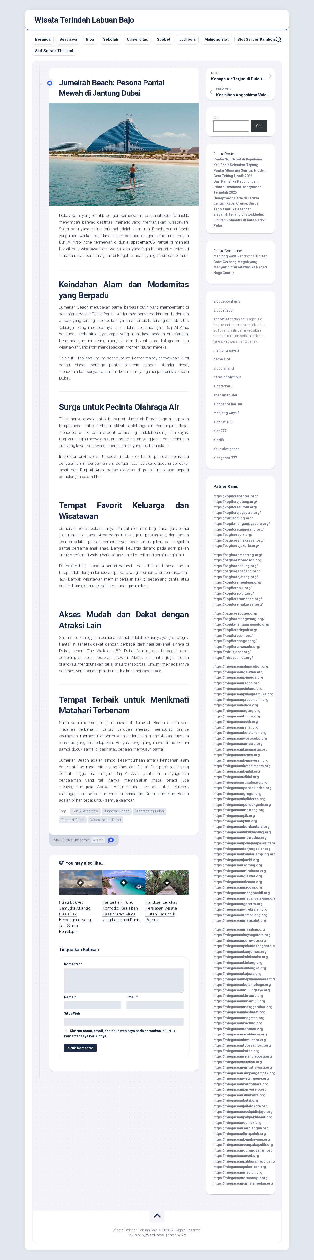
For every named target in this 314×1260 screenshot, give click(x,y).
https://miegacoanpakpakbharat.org (242, 1117)
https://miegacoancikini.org (236, 777)
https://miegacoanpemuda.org (238, 677)
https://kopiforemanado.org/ (236, 647)
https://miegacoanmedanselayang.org (244, 898)
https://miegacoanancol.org (236, 1156)
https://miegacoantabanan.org (238, 1029)
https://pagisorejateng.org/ (235, 577)
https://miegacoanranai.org (235, 727)
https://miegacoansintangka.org (239, 968)
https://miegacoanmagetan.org (238, 1018)
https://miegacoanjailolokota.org (240, 1106)
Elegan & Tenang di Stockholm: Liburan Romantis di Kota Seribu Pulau (239, 219)
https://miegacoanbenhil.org (236, 771)
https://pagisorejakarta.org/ (236, 546)
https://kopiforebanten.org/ (235, 496)
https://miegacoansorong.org (237, 865)
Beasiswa (68, 39)
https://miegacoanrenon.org (236, 683)
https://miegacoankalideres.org (239, 799)
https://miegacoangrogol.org (237, 794)
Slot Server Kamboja (256, 39)
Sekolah (110, 39)
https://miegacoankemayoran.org (240, 760)
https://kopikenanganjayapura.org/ (241, 524)
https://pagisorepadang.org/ (236, 571)
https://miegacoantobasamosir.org (242, 1045)
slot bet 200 (222, 310)
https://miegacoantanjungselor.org (242, 849)
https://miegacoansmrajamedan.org (243, 1183)
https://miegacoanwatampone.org (241, 1078)
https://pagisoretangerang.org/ (238, 619)
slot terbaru (223, 386)
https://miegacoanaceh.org (235, 722)
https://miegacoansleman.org (237, 882)
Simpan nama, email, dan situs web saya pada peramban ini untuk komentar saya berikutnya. (119, 1033)
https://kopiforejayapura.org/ (237, 513)
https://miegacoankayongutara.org (242, 935)
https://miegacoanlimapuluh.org (239, 1134)
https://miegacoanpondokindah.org (242, 788)
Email (132, 997)
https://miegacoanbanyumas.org (240, 952)
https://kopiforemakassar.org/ (238, 604)
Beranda (43, 39)
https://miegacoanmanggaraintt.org (242, 1007)
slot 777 (219, 431)
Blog (90, 39)
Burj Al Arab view (85, 811)
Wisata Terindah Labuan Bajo (84, 20)
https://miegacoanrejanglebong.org (242, 1056)
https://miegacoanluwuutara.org (239, 1040)
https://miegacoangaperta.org (238, 904)
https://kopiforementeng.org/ (237, 582)
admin (85, 840)
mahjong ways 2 (226, 256)
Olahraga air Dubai (149, 811)
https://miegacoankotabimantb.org (242, 766)
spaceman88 (143, 242)
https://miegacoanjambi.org (236, 860)
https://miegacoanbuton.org (236, 1051)
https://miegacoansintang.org (237, 688)
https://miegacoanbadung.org (237, 1023)
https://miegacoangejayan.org (238, 672)
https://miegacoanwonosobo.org (240, 738)
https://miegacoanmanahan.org (239, 929)
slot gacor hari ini (227, 404)
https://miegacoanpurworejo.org (240, 1089)
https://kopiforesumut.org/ (235, 507)
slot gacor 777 (225, 458)
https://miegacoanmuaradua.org (240, 838)
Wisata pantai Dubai (105, 820)
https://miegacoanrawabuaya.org (240, 782)
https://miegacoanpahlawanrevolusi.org (245, 1161)
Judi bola (187, 39)
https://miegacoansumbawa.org (239, 1095)
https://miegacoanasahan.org (237, 1062)
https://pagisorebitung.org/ (235, 566)
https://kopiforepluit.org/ (233, 593)
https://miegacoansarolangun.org (241, 1128)
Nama (70, 997)
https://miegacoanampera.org (237, 744)
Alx (183, 1235)
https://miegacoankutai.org (235, 1100)
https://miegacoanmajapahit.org (239, 920)
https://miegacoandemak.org (237, 1123)
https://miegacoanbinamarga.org (240, 749)
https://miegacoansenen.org (236, 755)
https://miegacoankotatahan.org (239, 733)
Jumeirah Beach (116, 811)
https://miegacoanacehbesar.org (240, 1034)
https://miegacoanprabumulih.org (240, 700)
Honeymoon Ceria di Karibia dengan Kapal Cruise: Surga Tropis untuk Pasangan (236, 203)
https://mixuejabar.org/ (232, 652)
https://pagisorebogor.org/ (235, 613)
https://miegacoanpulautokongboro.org (245, 946)
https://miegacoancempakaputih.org (243, 1145)
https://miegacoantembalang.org (240, 915)
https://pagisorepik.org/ (232, 535)
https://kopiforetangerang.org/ (238, 529)
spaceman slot (225, 395)
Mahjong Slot (216, 39)
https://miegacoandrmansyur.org (240, 1178)
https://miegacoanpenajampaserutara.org (247, 843)
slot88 (218, 440)
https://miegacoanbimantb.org (238, 996)
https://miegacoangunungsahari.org (243, 1150)
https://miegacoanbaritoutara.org (240, 1084)
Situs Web (72, 1013)
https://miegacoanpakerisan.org (239, 1167)
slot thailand (223, 368)
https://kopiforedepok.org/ (235, 630)
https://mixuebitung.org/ (233, 518)
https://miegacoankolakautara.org (241, 827)
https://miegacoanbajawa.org (237, 974)
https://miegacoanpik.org (234, 816)
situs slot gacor (226, 449)
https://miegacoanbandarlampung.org (244, 854)
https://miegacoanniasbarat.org (239, 1012)
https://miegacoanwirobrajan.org (240, 909)
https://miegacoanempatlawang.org (242, 1067)
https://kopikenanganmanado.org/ (241, 624)
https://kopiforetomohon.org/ (237, 599)
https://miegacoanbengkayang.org (241, 1139)
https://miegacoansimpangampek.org (244, 1073)
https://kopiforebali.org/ (233, 635)
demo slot (221, 359)
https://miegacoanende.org (235, 705)
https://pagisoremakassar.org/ (238, 540)
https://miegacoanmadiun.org (237, 1172)
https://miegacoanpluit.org (235, 821)
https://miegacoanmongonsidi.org (241, 893)
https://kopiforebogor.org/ (235, 641)
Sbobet (163, 39)
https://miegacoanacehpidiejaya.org (243, 1112)
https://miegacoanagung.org (236, 711)
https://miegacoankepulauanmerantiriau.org (249, 979)
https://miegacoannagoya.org (237, 887)
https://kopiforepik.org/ (232, 588)
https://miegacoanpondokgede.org (242, 805)
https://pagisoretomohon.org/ (237, 560)
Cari (216, 117)
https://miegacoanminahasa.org (239, 871)
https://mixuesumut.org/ (233, 658)
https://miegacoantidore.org (236, 716)
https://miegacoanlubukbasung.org (242, 832)
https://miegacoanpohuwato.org (239, 940)
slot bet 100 (222, 422)
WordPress (155, 1235)
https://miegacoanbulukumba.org (240, 957)
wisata (98, 840)
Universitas (137, 39)
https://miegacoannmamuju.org (239, 1001)
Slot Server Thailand (54, 50)
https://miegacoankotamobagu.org (242, 985)
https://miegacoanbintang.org (237, 963)
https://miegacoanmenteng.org (238, 810)
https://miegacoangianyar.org (237, 876)
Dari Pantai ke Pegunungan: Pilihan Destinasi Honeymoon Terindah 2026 (237, 186)
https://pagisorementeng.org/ (237, 555)
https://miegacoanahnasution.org (240, 666)
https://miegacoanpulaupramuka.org (243, 694)
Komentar (73, 964)
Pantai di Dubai (72, 820)
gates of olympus (227, 377)
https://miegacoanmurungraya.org (241, 990)
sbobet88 (221, 319)
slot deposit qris (226, 301)
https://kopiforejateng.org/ (235, 502)
